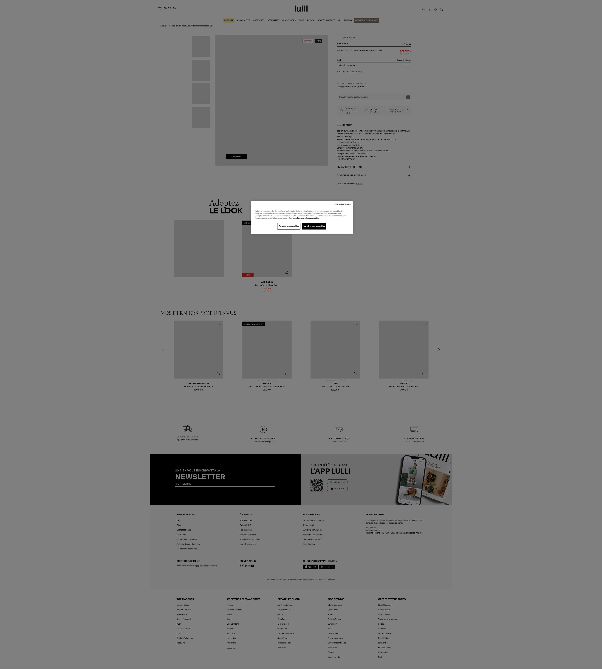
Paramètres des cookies (289, 226)
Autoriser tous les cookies (314, 226)
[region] (302, 217)
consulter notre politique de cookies (306, 218)
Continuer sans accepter (342, 204)
